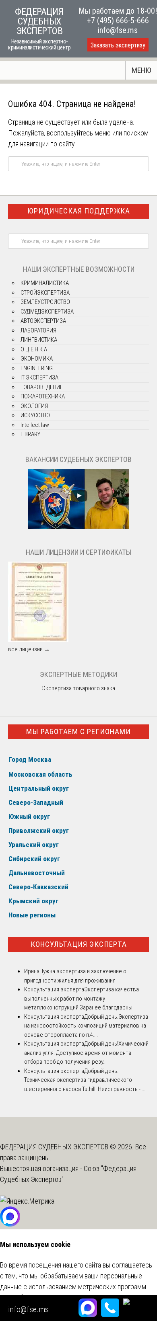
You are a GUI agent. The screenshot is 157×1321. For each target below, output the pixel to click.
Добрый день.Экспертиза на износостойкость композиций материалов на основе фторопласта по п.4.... (86, 1025)
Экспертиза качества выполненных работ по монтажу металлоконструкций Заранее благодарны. (81, 998)
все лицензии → (29, 649)
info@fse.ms (118, 30)
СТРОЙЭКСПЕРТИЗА (45, 292)
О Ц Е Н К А (34, 349)
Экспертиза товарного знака (78, 688)
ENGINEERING (37, 368)
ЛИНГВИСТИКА (39, 339)
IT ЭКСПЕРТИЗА (39, 377)
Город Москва (29, 759)
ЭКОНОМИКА (37, 358)
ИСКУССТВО (35, 415)
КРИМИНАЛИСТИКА (45, 283)
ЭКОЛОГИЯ (34, 406)
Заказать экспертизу (118, 45)
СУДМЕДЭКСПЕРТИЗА (47, 311)
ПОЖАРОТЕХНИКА (43, 396)
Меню (141, 70)
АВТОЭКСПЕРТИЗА (43, 320)
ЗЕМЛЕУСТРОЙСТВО (45, 302)
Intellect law (35, 425)
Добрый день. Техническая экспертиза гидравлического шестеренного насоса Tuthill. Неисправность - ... (84, 1080)
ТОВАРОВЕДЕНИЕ (42, 387)
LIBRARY (30, 434)
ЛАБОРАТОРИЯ (38, 330)
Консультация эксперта (79, 944)
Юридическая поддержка (78, 210)
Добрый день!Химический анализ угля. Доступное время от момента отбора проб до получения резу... (86, 1052)
